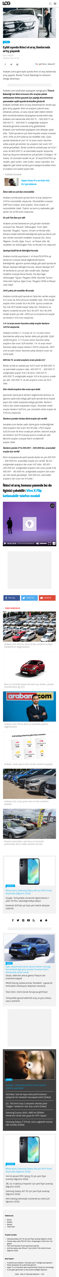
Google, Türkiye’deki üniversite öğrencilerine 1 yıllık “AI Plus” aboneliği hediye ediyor (27, 899)
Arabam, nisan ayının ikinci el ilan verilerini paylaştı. (28, 764)
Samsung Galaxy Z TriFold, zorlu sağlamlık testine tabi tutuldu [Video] (29, 1123)
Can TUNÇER (8, 56)
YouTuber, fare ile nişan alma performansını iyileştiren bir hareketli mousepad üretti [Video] (28, 1096)
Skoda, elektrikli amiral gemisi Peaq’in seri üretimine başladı (25, 977)
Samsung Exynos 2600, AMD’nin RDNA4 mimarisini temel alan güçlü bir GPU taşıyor (26, 1114)
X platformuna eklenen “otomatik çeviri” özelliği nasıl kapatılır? (30, 1263)
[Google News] (45, 64)
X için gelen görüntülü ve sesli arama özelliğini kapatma (27, 1270)
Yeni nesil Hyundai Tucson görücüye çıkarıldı (23, 1246)
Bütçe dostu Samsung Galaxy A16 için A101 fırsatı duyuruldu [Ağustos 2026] (29, 892)
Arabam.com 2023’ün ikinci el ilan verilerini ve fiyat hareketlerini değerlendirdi (28, 645)
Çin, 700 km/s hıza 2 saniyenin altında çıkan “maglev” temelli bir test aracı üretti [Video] (26, 1105)
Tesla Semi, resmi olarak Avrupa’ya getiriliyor (27, 992)
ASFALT (6, 42)
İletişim (9, 1224)
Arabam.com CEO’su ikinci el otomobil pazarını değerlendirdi (26, 725)
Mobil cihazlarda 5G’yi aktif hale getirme (21, 1265)
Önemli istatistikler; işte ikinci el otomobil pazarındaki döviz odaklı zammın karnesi (24, 843)
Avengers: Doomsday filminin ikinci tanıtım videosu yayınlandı (26, 1086)
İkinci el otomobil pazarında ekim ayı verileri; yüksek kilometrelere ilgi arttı (29, 685)
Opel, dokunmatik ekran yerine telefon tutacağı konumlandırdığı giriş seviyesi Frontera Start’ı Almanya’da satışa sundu (28, 970)
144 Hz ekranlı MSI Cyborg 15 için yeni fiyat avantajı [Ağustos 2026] (26, 1177)
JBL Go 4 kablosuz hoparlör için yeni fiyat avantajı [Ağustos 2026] (29, 1185)
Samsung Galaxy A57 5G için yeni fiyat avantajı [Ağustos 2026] (28, 1192)
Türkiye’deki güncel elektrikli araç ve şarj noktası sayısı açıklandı (28, 999)
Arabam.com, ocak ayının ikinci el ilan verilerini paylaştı (26, 803)
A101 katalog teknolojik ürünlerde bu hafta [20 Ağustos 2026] (28, 1200)
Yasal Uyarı (11, 1227)
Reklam (9, 1222)
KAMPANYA (10, 886)
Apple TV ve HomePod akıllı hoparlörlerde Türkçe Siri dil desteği (30, 1267)
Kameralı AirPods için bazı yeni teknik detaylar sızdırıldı (28, 907)
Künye (9, 1220)
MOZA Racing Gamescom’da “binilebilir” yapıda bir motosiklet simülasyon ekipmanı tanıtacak (29, 984)
